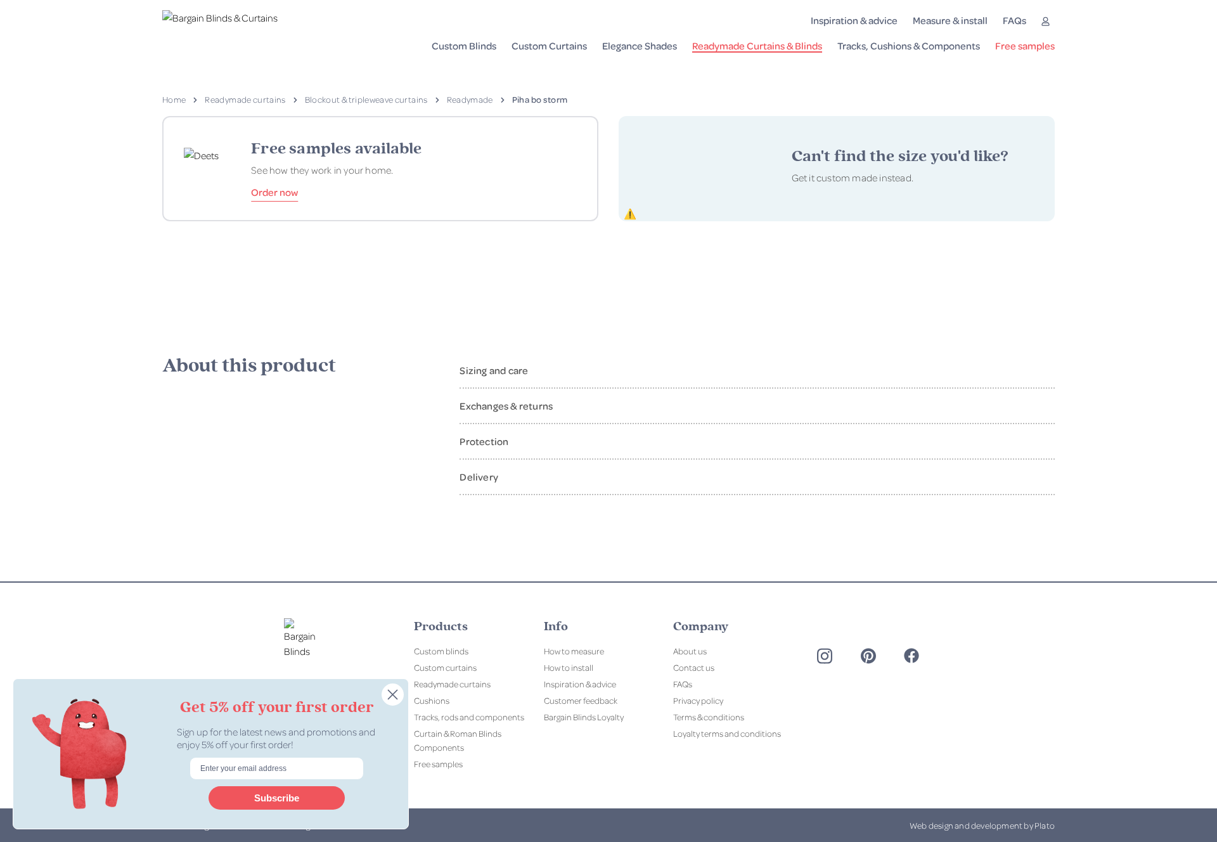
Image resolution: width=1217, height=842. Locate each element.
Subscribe (276, 798)
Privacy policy (698, 700)
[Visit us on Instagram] (824, 655)
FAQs (1014, 20)
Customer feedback (580, 700)
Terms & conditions (708, 716)
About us (690, 650)
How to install (568, 667)
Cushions (431, 700)
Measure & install (950, 20)
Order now (274, 192)
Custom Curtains (549, 45)
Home (174, 99)
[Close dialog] (393, 694)
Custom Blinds (464, 45)
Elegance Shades (639, 45)
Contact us (693, 667)
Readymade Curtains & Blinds (757, 45)
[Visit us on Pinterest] (868, 656)
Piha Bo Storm (540, 99)
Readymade (470, 99)
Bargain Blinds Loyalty (584, 716)
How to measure (574, 650)
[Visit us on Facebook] (911, 655)
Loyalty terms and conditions (727, 733)
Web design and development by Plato (982, 825)
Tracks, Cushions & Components (908, 45)
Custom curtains (445, 667)
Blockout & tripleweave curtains (366, 99)
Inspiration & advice (854, 20)
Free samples (1025, 45)
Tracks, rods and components (469, 716)
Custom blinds (441, 650)
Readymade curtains (245, 99)
